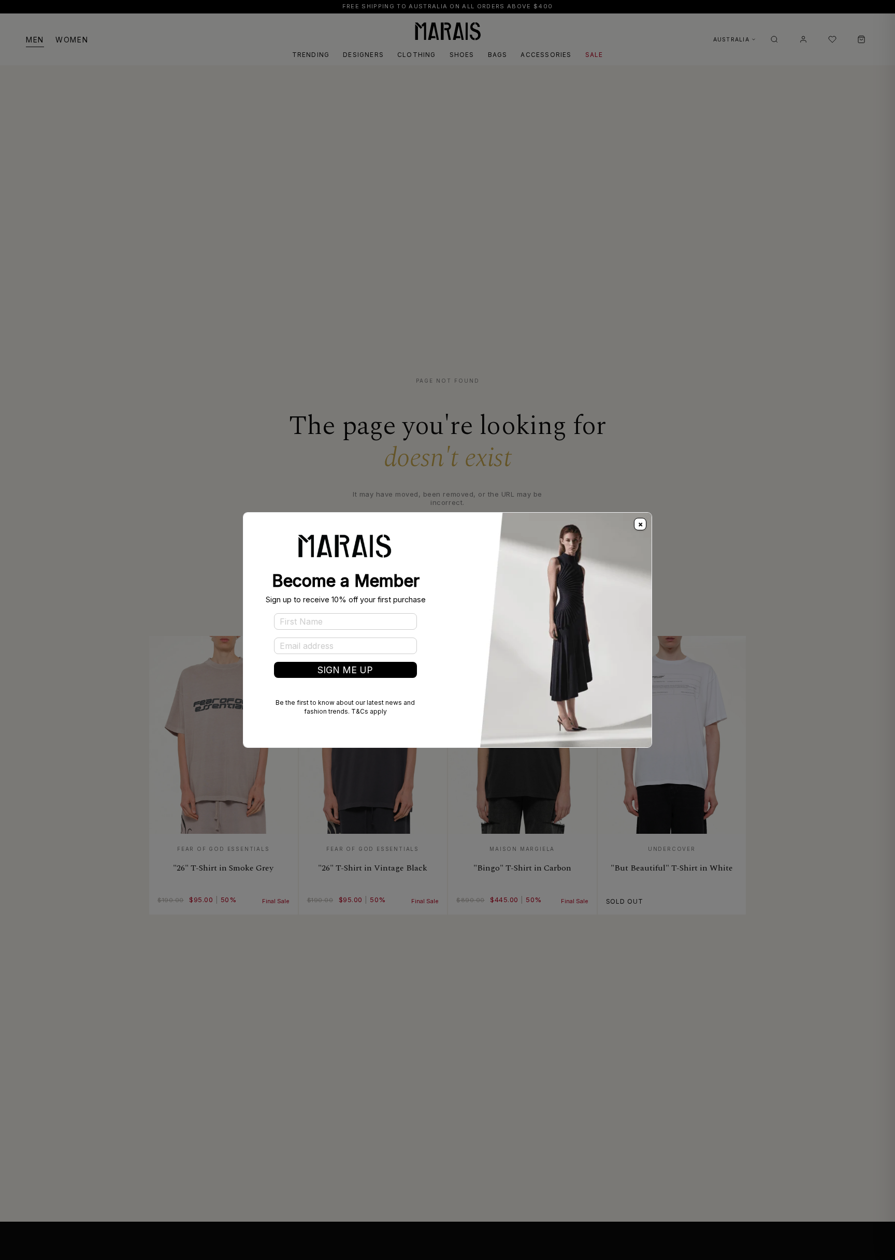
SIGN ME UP (345, 669)
